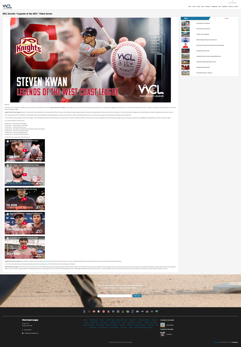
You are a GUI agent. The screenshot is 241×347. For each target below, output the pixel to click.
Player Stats (100, 325)
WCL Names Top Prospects (203, 23)
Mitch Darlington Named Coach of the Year (207, 39)
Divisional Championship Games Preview (206, 61)
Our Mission (131, 322)
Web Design (217, 342)
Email (100, 292)
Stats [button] (219, 6)
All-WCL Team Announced (203, 34)
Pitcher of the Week (150, 322)
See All (226, 18)
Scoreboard (214, 6)
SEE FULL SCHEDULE (232, 2)
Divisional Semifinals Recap (203, 67)
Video (131, 327)
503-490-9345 (27, 330)
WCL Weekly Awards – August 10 (204, 72)
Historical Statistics (144, 320)
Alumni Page (110, 320)
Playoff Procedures (112, 325)
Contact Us (133, 320)
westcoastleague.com (47, 261)
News (202, 6)
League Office (94, 322)
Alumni (102, 320)
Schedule (122, 325)
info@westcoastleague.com (31, 333)
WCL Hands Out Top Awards (203, 28)
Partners (139, 322)
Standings (207, 6)
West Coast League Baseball (143, 327)
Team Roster (114, 327)
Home (86, 322)
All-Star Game (93, 320)
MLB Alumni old (115, 322)
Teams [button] (193, 6)
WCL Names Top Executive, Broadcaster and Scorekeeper (210, 45)
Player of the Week (88, 325)
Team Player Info (103, 327)
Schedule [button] (230, 6)
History (236, 6)
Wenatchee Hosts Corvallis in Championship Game (209, 56)
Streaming (224, 6)
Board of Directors (122, 320)
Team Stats (123, 327)
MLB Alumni (104, 322)
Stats (156, 325)
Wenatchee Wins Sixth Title (203, 50)
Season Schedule (140, 325)
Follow (198, 6)
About (189, 6)
